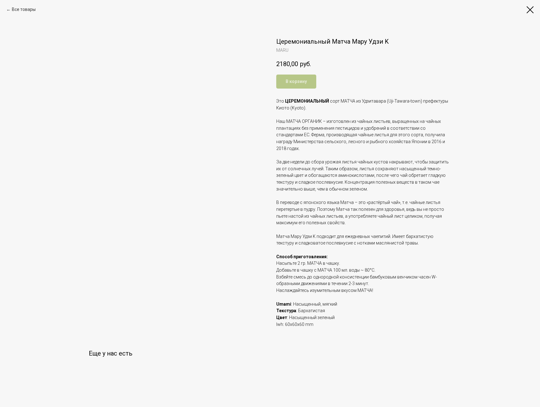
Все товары (24, 9)
